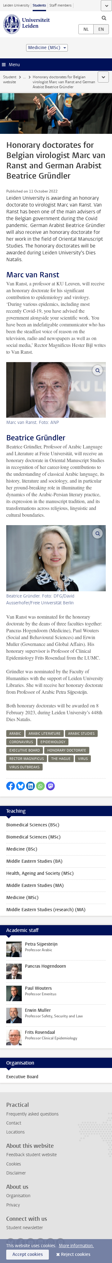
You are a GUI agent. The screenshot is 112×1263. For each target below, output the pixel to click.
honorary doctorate (66, 750)
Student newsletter (24, 1228)
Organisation (18, 1196)
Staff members (60, 5)
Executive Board (22, 1077)
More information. (76, 1246)
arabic (15, 733)
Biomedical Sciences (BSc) (32, 825)
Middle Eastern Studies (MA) (35, 885)
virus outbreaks (24, 767)
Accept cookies (27, 1254)
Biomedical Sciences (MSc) (33, 837)
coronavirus (21, 742)
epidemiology (52, 742)
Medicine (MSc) (22, 898)
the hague (61, 758)
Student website (9, 79)
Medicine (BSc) (21, 849)
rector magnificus (26, 758)
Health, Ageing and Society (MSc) (40, 873)
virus (83, 758)
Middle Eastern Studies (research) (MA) (46, 910)
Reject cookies (75, 1254)
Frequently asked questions (32, 1114)
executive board (24, 750)
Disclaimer (16, 1173)
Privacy (13, 1205)
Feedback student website (31, 1155)
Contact (13, 1123)
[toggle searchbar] (104, 18)
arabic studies (81, 733)
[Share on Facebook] (10, 786)
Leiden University (16, 5)
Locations (15, 1132)
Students (39, 5)
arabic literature (45, 733)
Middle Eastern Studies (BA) (34, 861)
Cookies (13, 1164)
